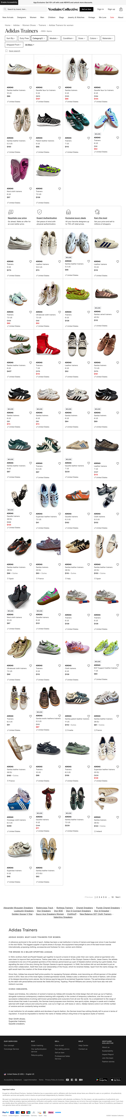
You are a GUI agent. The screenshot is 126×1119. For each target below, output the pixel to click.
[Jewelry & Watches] (86, 17)
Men (42, 17)
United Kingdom (14, 1116)
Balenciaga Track (44, 907)
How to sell (59, 1045)
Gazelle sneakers (16, 1023)
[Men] (46, 17)
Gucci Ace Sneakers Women (50, 914)
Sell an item (86, 9)
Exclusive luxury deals (75, 217)
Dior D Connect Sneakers (78, 910)
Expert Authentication (47, 217)
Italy (45, 1116)
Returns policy (37, 1055)
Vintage (91, 17)
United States (25, 1116)
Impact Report (108, 1054)
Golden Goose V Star (22, 914)
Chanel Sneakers (84, 907)
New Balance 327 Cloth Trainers (95, 914)
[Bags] (66, 17)
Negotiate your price (17, 217)
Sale (112, 17)
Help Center (83, 1045)
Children (51, 17)
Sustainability (107, 1051)
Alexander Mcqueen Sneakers (18, 907)
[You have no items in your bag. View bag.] (121, 9)
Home (7, 25)
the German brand (46, 1001)
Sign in (100, 9)
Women (33, 17)
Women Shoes (29, 25)
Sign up (111, 9)
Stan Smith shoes (17, 1018)
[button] (121, 9)
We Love (102, 17)
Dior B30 (58, 910)
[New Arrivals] (15, 17)
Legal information (30, 1080)
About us (105, 1047)
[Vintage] (97, 17)
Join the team (107, 1058)
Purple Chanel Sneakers (108, 907)
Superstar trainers (17, 1021)
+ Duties (14, 573)
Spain (40, 1116)
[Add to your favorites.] (30, 87)
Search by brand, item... (17, 9)
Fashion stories (108, 1061)
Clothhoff (71, 914)
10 (112, 897)
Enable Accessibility (9, 2)
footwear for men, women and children (66, 947)
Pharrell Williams (75, 981)
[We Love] (108, 17)
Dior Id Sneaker (101, 910)
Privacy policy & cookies (54, 1080)
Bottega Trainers (64, 907)
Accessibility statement (13, 1080)
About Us (122, 17)
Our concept (9, 1045)
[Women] (38, 17)
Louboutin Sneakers (24, 910)
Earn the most (100, 217)
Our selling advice (62, 1049)
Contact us (83, 1049)
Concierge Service (11, 1049)
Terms (41, 1080)
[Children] (57, 17)
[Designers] (28, 17)
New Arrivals (7, 17)
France (4, 1116)
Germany (34, 1116)
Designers (21, 17)
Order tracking (37, 1045)
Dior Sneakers (44, 910)
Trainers (42, 25)
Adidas (16, 25)
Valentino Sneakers (63, 917)
